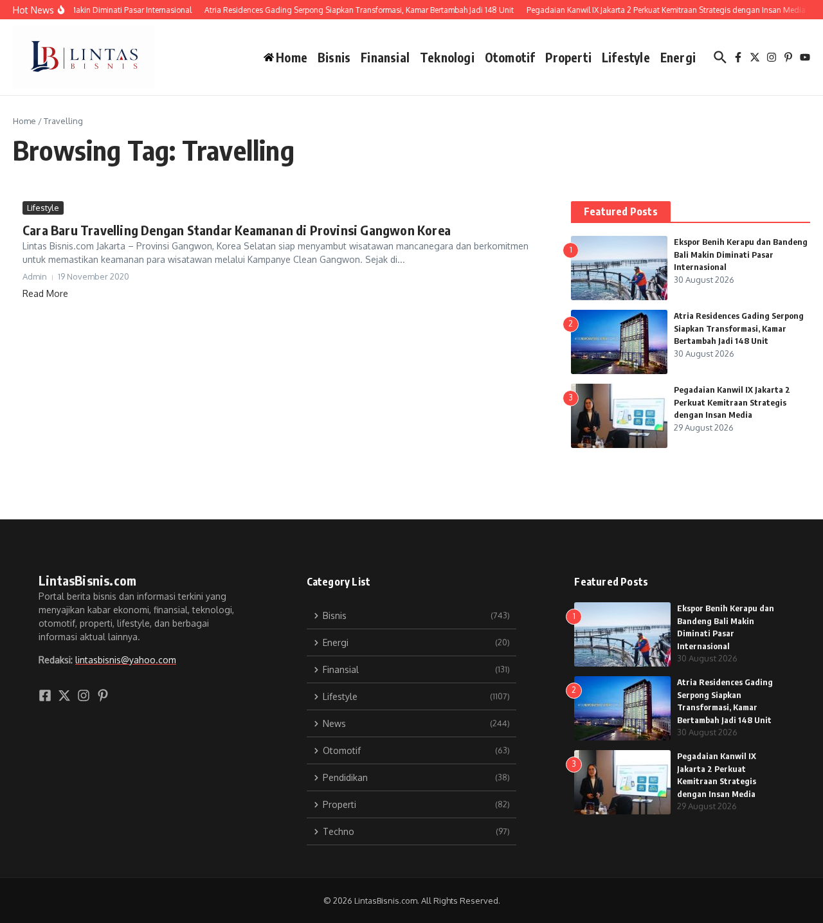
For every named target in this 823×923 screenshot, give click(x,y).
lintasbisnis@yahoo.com (125, 659)
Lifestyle (626, 57)
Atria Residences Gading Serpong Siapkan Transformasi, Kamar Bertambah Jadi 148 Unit (739, 328)
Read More (45, 293)
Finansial (385, 57)
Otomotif (510, 57)
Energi (678, 57)
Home (24, 121)
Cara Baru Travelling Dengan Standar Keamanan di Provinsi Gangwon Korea (237, 230)
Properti (568, 57)
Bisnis (334, 57)
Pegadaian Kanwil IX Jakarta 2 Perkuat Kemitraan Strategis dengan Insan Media (732, 402)
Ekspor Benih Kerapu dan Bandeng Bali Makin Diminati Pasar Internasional (741, 254)
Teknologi (447, 57)
